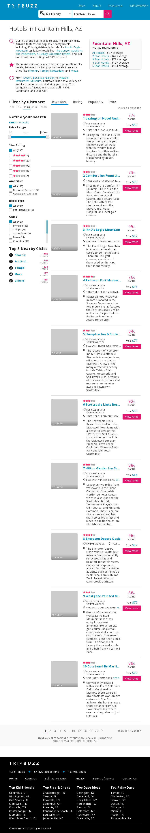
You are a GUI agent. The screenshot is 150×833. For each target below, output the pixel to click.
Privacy (80, 778)
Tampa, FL (50, 796)
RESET (12, 122)
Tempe (44, 70)
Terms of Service (103, 778)
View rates (131, 130)
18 (85, 731)
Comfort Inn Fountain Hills (106, 176)
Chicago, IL (118, 807)
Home (13, 778)
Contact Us (130, 778)
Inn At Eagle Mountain (103, 230)
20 (96, 731)
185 (46, 279)
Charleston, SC (120, 796)
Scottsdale (57, 70)
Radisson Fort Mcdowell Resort (109, 280)
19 (91, 731)
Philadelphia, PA (121, 818)
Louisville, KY (51, 814)
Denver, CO (118, 800)
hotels (97, 6)
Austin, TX (117, 814)
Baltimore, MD (86, 811)
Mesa (74, 70)
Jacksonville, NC (53, 818)
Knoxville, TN (17, 807)
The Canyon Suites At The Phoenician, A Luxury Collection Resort (49, 52)
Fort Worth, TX (86, 803)
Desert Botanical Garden (39, 77)
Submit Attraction (56, 778)
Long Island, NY (87, 800)
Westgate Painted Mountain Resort (113, 596)
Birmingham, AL (19, 796)
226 (46, 260)
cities (81, 6)
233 (46, 254)
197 (46, 273)
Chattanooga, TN (20, 811)
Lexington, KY (85, 792)
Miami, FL (117, 811)
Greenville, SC (85, 818)
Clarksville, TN (18, 803)
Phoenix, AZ (50, 807)
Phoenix (33, 70)
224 (46, 266)
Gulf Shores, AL (19, 800)
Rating (77, 102)
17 (79, 731)
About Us (31, 778)
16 (73, 731)
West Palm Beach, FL (22, 818)
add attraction (139, 6)
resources (115, 6)
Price (112, 102)
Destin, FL (117, 803)
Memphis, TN (17, 814)
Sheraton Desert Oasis (103, 539)
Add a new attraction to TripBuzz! (75, 741)
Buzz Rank (60, 102)
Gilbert (19, 280)
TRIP (22, 6)
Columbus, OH (18, 792)
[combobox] (55, 14)
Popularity (95, 102)
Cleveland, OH (86, 796)
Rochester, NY (86, 814)
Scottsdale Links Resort (104, 405)
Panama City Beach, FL (58, 811)
